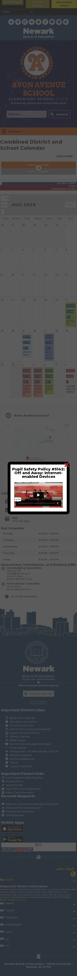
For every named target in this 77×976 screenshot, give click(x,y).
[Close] (66, 464)
